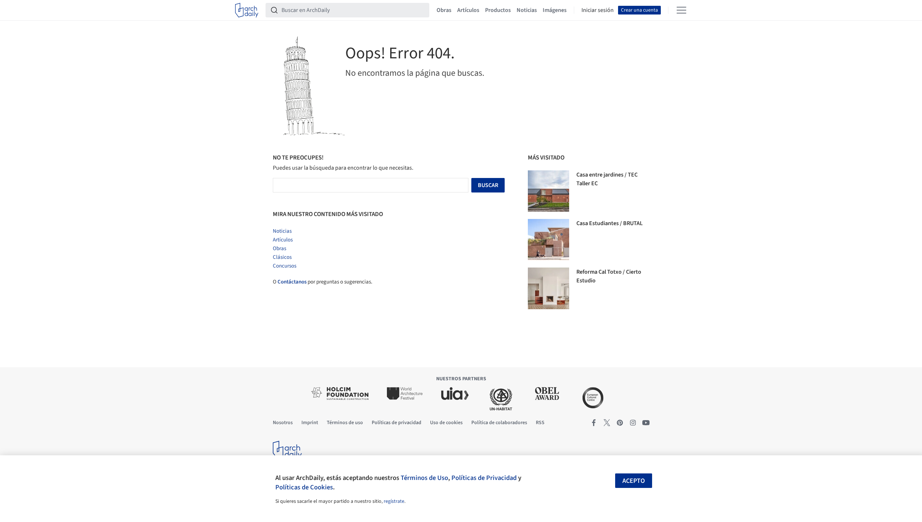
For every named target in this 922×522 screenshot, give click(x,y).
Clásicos (282, 257)
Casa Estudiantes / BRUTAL (609, 223)
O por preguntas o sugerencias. (322, 282)
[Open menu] (681, 10)
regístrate (394, 501)
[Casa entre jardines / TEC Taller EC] (548, 191)
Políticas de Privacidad (484, 477)
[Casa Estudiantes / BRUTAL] (548, 239)
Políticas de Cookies (304, 487)
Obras (444, 10)
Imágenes (555, 10)
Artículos (468, 10)
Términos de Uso (424, 477)
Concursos (284, 266)
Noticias (527, 10)
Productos (498, 10)
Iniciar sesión (597, 10)
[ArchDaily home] (246, 10)
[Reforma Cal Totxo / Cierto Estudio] (548, 288)
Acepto (633, 480)
